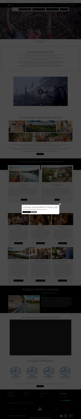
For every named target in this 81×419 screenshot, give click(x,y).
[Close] (60, 204)
